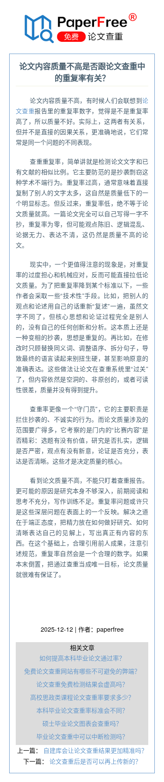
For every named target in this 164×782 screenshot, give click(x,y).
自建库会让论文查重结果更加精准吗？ (95, 750)
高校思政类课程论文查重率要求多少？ (82, 697)
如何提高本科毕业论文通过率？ (82, 657)
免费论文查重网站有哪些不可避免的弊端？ (82, 671)
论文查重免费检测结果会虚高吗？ (82, 684)
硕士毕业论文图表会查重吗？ (82, 723)
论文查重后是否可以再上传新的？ (95, 761)
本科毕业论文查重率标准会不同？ (82, 710)
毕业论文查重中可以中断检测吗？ (82, 736)
